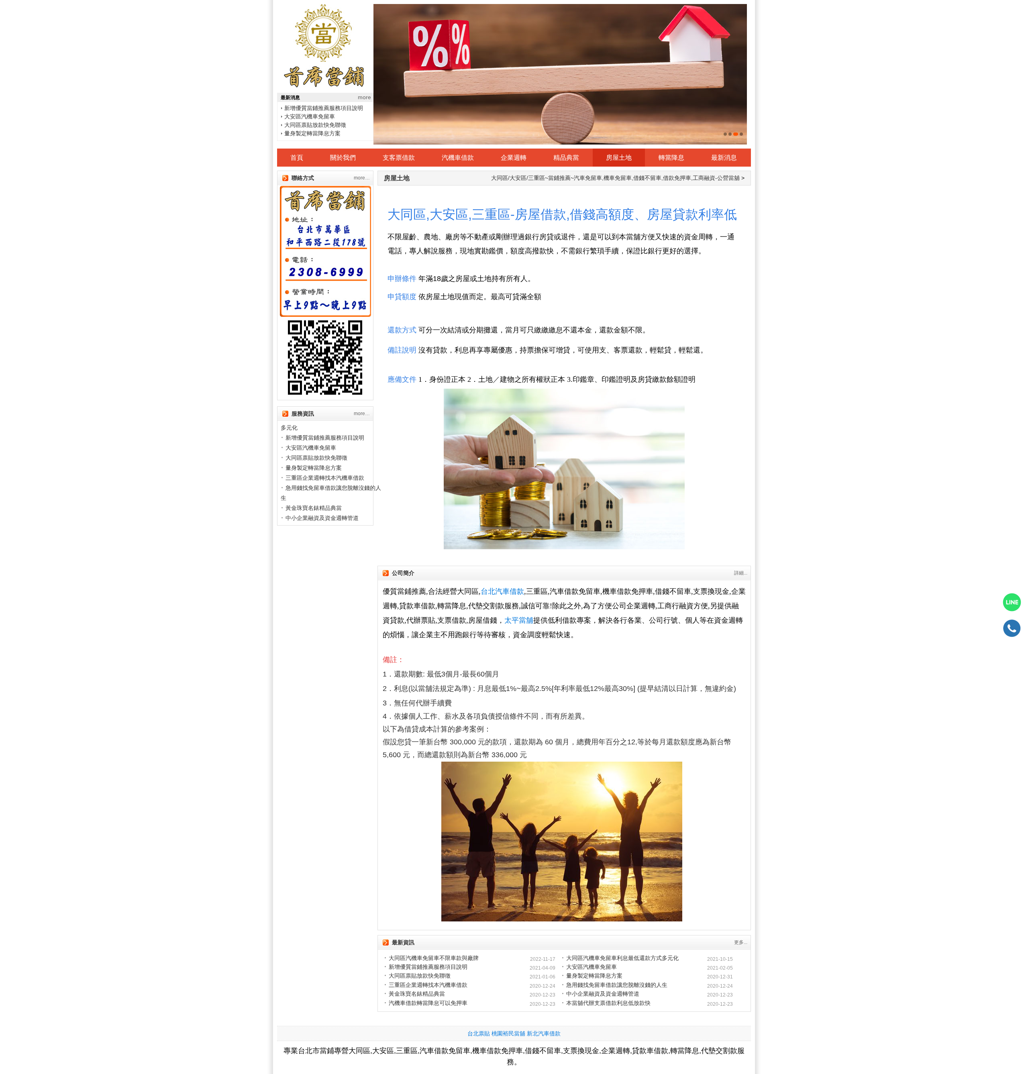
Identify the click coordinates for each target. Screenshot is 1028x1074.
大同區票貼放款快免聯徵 (315, 116)
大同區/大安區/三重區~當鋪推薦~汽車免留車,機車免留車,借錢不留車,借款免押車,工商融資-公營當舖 (615, 178)
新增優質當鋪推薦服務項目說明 (325, 437)
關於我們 (343, 157)
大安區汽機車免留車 (309, 108)
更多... (740, 942)
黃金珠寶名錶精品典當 (314, 508)
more (364, 97)
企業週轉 (513, 157)
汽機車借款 (458, 157)
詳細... (740, 573)
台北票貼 (478, 1033)
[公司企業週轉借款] (560, 74)
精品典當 (566, 157)
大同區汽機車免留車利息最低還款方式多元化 (622, 958)
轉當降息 (671, 157)
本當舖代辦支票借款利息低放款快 (608, 1003)
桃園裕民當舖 (508, 1033)
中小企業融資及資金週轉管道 (322, 518)
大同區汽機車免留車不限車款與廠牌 (434, 958)
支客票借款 (399, 157)
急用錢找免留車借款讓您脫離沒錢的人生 (616, 985)
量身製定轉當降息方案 (312, 125)
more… (362, 178)
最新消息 (724, 157)
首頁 (296, 157)
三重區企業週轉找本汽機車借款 (323, 133)
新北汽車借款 (544, 1033)
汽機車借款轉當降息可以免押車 (428, 1003)
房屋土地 (619, 157)
